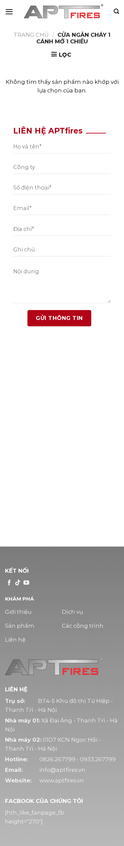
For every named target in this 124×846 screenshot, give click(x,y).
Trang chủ (31, 34)
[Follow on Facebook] (9, 583)
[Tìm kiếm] (116, 11)
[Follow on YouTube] (26, 583)
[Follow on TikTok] (18, 583)
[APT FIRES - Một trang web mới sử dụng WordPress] (64, 12)
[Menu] (9, 11)
